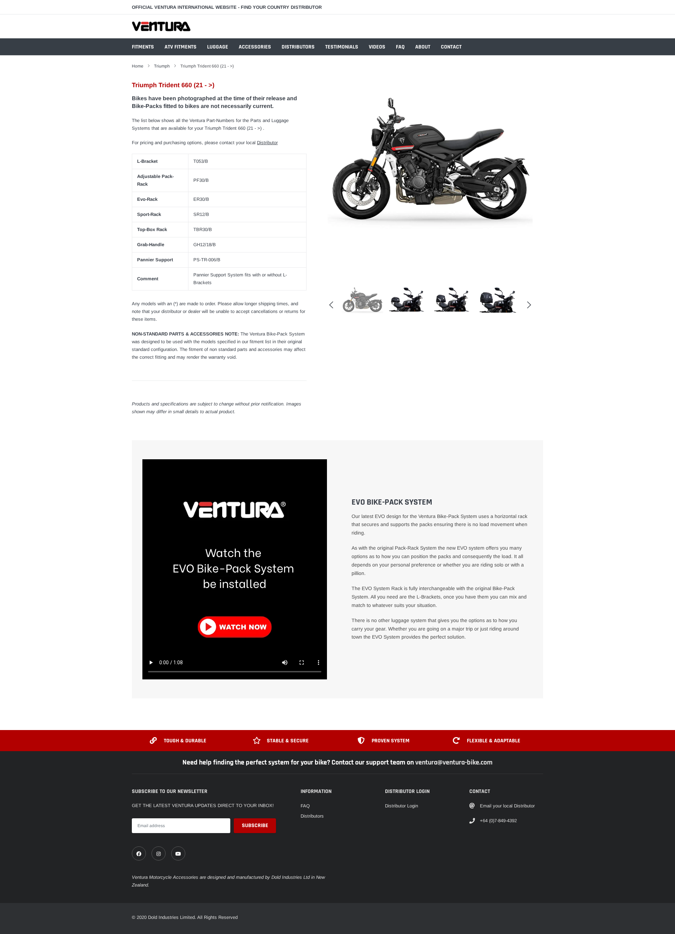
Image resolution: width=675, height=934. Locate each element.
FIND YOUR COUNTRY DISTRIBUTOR (281, 7)
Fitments (143, 47)
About (422, 47)
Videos (377, 47)
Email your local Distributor (507, 805)
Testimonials (341, 47)
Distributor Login (401, 805)
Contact (451, 47)
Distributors (298, 47)
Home (137, 66)
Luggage (217, 47)
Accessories (255, 47)
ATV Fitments (181, 47)
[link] (139, 853)
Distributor (267, 142)
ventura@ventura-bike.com (454, 762)
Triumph (162, 66)
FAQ (400, 47)
